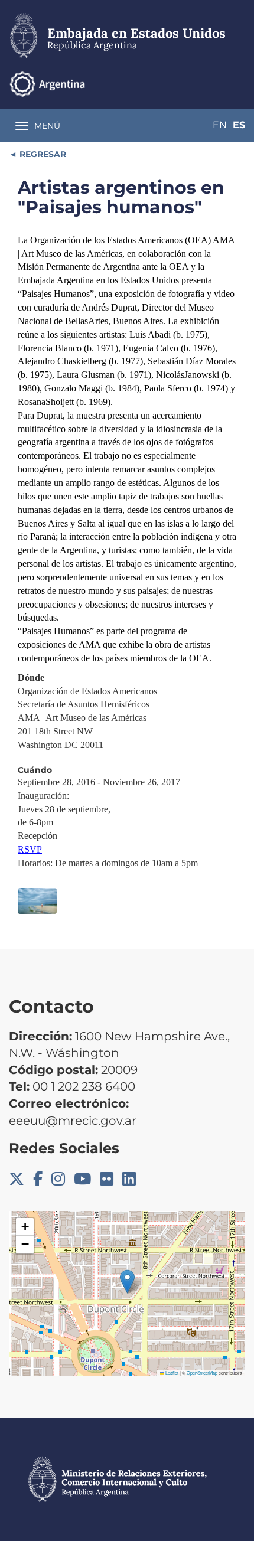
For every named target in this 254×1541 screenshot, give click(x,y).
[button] (127, 1281)
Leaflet (171, 1372)
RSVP (30, 849)
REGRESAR (41, 154)
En (220, 124)
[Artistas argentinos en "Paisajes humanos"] (37, 901)
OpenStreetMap (202, 1372)
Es (239, 124)
